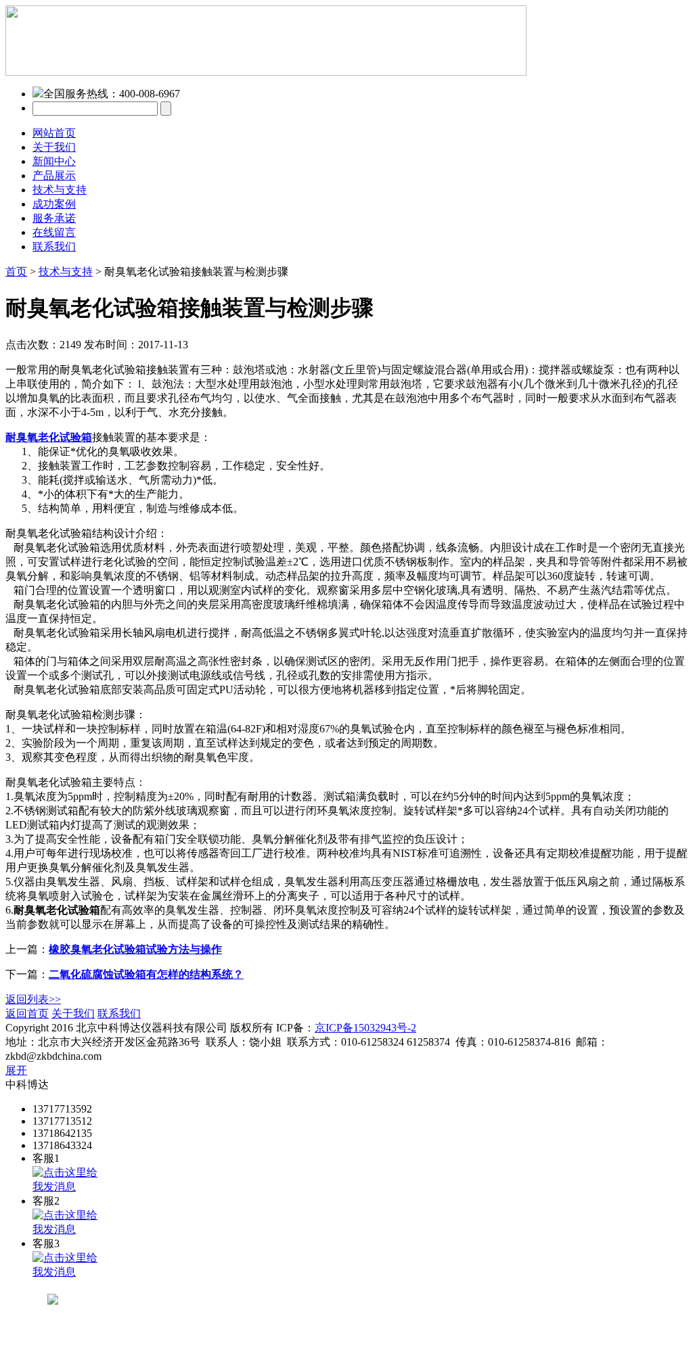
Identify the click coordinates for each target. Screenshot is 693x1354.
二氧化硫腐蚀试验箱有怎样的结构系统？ (146, 974)
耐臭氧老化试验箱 (48, 437)
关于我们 (54, 147)
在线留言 (54, 232)
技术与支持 (59, 189)
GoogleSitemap (452, 1027)
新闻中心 (54, 161)
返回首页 (27, 1013)
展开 (16, 1070)
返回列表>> (33, 999)
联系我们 (54, 246)
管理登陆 (165, 1013)
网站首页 (54, 133)
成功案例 (54, 204)
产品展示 (54, 175)
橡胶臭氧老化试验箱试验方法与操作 (135, 949)
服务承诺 (54, 218)
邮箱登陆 (128, 1056)
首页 (16, 271)
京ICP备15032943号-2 (365, 1027)
